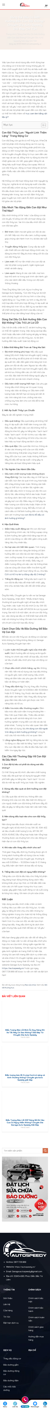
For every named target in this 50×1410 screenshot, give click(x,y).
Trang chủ (10, 33)
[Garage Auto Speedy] (25, 4)
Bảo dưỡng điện (11, 1380)
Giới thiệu (7, 1298)
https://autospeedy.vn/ (13, 968)
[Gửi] (45, 1150)
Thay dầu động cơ (12, 1358)
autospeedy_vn (35, 44)
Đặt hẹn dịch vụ (11, 1322)
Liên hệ (6, 1304)
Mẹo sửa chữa (30, 985)
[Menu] (3, 4)
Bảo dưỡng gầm (11, 1364)
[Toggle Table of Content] (42, 125)
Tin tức (6, 1316)
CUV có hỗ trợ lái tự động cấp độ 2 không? (25, 574)
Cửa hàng (8, 1310)
